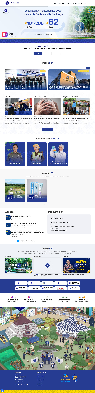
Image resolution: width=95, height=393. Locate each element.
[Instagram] (21, 384)
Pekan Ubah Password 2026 (59, 230)
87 (31, 240)
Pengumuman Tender (57, 218)
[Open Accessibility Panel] (2, 390)
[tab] (38, 53)
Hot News (42, 71)
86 (29, 240)
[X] (16, 384)
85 (26, 240)
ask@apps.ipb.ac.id (20, 381)
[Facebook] (18, 384)
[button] (41, 204)
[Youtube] (27, 384)
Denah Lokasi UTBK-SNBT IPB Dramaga (62, 226)
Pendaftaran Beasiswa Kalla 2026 (60, 222)
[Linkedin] (24, 384)
